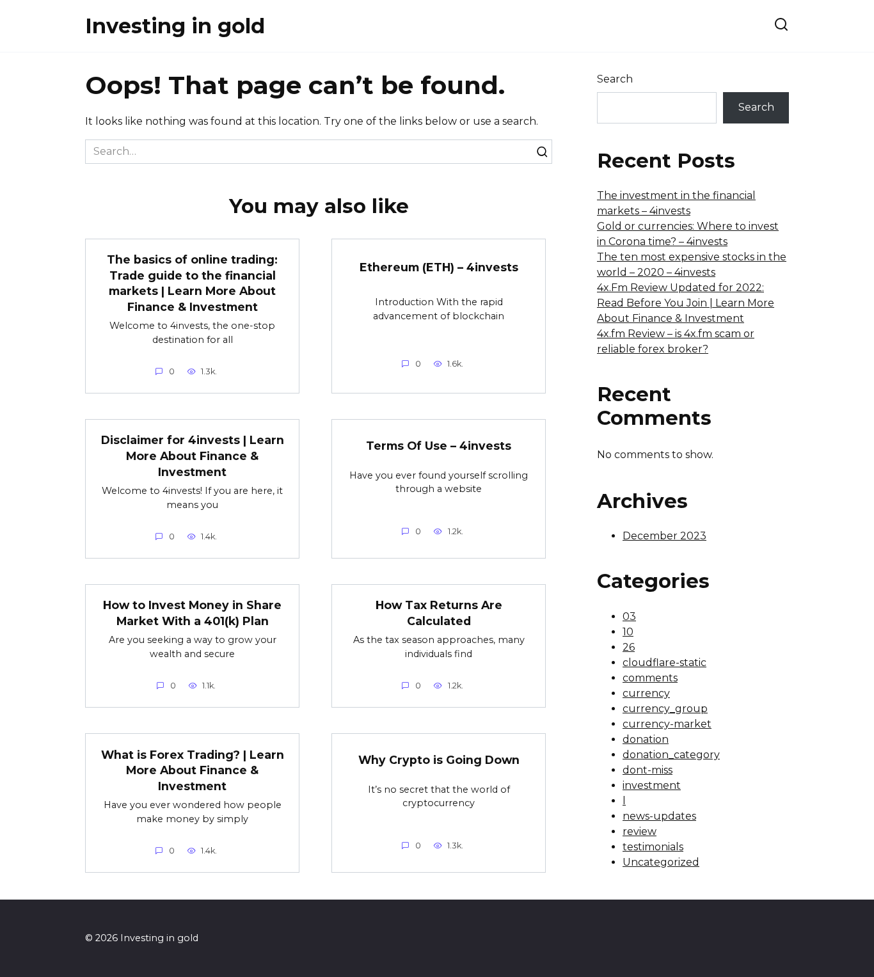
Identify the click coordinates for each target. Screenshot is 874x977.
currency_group (665, 709)
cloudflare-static (664, 662)
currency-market (667, 724)
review (639, 831)
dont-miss (647, 770)
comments (650, 678)
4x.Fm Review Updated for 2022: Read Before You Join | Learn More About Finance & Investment (685, 303)
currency (646, 693)
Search (615, 79)
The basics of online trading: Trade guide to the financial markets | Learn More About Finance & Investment (192, 283)
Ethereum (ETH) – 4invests (439, 267)
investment (652, 785)
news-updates (659, 816)
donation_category (671, 755)
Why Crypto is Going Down (439, 760)
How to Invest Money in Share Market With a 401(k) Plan (192, 613)
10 (628, 632)
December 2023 (664, 536)
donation (646, 739)
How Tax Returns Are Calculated (439, 613)
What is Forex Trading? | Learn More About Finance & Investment (192, 769)
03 (629, 616)
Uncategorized (661, 862)
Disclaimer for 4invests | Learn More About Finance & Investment (192, 455)
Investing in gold (175, 25)
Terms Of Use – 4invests (438, 445)
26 (629, 647)
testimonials (653, 847)
